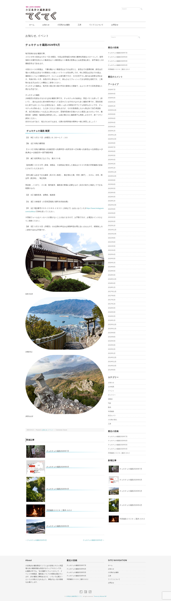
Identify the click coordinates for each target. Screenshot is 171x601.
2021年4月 (111, 250)
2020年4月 (111, 254)
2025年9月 (111, 114)
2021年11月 (112, 230)
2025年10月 (112, 110)
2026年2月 (111, 102)
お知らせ (45, 25)
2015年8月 (111, 337)
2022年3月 (111, 221)
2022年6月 (111, 213)
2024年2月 (111, 164)
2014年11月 (112, 361)
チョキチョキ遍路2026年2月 (57, 526)
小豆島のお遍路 (63, 25)
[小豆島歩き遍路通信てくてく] (41, 8)
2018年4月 (111, 283)
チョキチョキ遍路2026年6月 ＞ (93, 540)
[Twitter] (82, 592)
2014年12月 (112, 357)
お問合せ (114, 25)
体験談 (110, 399)
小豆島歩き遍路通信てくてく (74, 596)
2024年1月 (111, 168)
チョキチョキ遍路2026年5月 (117, 61)
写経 (109, 403)
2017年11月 (112, 291)
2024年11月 (112, 135)
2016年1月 (111, 320)
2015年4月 (111, 341)
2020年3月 (111, 258)
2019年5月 (111, 271)
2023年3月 (111, 197)
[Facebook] (86, 592)
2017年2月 (111, 300)
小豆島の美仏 (112, 420)
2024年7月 (111, 147)
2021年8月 (111, 238)
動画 (109, 407)
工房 (79, 25)
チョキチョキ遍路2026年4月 (57, 489)
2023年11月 (112, 172)
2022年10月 (112, 205)
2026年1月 (111, 106)
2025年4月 (111, 122)
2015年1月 (111, 353)
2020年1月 (111, 263)
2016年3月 (111, 312)
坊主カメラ (112, 415)
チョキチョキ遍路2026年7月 (57, 451)
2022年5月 (111, 217)
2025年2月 (111, 127)
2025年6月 (111, 118)
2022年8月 (111, 209)
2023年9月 (111, 180)
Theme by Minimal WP (100, 596)
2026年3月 (111, 98)
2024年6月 (111, 151)
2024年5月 (111, 155)
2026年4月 (111, 94)
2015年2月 (111, 349)
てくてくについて (96, 25)
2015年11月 (112, 328)
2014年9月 (111, 370)
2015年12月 (112, 324)
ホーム (31, 25)
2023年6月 (111, 184)
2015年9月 (111, 333)
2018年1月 (111, 287)
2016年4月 (111, 308)
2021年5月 (111, 246)
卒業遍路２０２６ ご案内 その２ (59, 510)
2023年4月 (111, 192)
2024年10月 (112, 139)
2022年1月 (111, 225)
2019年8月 (111, 267)
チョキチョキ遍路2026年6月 (57, 467)
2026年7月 (111, 89)
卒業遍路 (111, 411)
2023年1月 (111, 201)
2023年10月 (112, 176)
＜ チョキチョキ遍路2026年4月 (36, 540)
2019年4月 (111, 275)
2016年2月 (111, 316)
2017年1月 (111, 304)
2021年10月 (112, 234)
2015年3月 (111, 345)
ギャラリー (112, 395)
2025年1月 (111, 131)
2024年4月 (111, 159)
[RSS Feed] (90, 592)
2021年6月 (111, 242)
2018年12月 (112, 279)
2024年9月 (111, 143)
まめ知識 (111, 387)
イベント (43, 35)
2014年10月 (112, 366)
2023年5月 (111, 188)
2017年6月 (111, 296)
